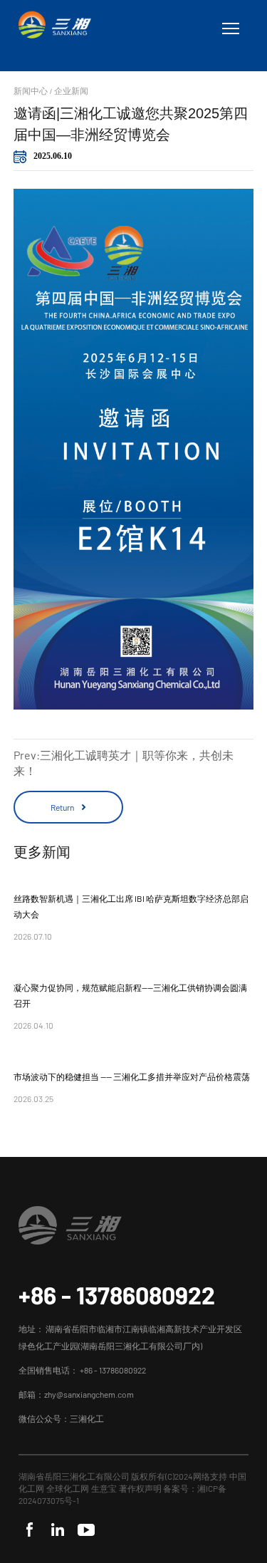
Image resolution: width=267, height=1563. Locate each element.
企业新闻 (71, 90)
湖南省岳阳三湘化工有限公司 (74, 1476)
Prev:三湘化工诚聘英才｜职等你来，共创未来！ (124, 762)
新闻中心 (31, 90)
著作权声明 (141, 1488)
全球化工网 (67, 1488)
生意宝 (104, 1488)
